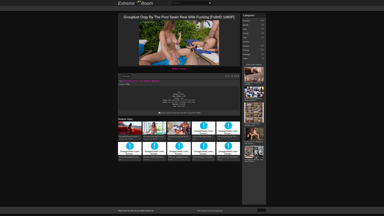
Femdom (246, 21)
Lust (140, 81)
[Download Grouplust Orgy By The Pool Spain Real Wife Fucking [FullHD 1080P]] (179, 113)
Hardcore (147, 81)
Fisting (245, 33)
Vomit (245, 59)
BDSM (245, 25)
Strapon (246, 46)
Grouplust (127, 81)
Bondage (246, 54)
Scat (245, 29)
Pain (128, 84)
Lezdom (246, 42)
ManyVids (155, 81)
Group (135, 81)
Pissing (246, 50)
